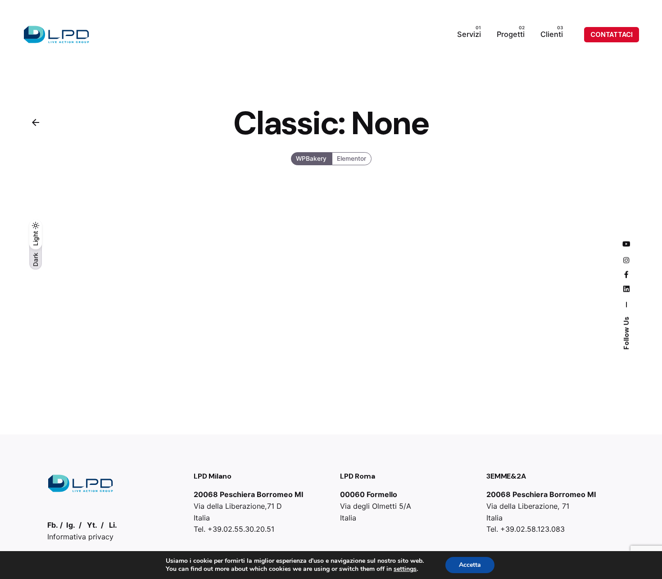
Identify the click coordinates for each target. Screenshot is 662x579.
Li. (113, 524)
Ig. (70, 524)
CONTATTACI (611, 34)
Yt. (92, 524)
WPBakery (311, 159)
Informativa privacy (80, 536)
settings (405, 569)
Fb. (52, 524)
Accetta (470, 565)
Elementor (351, 159)
